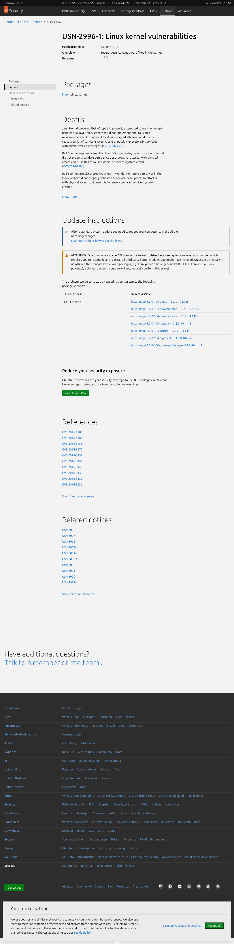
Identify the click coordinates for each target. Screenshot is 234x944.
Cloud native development (201, 856)
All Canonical (213, 2)
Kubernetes (12, 725)
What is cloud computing (78, 795)
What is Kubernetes (75, 725)
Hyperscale (69, 786)
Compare (99, 813)
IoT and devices (171, 856)
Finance (130, 865)
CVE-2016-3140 (72, 467)
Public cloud (195, 795)
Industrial (86, 865)
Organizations (71, 778)
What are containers (75, 821)
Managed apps (71, 734)
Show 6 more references (78, 496)
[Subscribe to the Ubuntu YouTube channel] (199, 887)
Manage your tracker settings (182, 925)
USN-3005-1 (70, 547)
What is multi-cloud (171, 795)
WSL (91, 830)
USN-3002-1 (70, 564)
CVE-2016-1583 (113, 145)
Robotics (10, 751)
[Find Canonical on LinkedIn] (180, 887)
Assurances (185, 11)
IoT (6, 760)
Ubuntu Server (14, 786)
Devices (134, 848)
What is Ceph (70, 716)
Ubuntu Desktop (15, 778)
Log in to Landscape (142, 813)
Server (81, 830)
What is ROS (86, 751)
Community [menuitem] (118, 2)
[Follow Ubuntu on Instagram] (190, 887)
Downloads (12, 830)
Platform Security (73, 11)
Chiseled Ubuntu (103, 821)
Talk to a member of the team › (53, 663)
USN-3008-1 (70, 529)
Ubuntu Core (12, 769)
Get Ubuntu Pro (75, 393)
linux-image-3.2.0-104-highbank (151, 338)
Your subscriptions (74, 839)
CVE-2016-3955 (72, 443)
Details (13, 87)
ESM (93, 11)
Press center (141, 886)
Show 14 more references (79, 594)
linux (65, 94)
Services (105, 769)
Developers (91, 778)
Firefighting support (153, 839)
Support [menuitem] (100, 2)
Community (104, 751)
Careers (100, 886)
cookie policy (82, 932)
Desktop (67, 830)
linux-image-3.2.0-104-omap (149, 301)
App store (68, 760)
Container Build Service (159, 821)
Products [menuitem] (66, 2)
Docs (119, 716)
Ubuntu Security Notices (23, 22)
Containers (11, 821)
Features (67, 769)
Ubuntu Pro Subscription (78, 848)
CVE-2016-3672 (72, 449)
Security (9, 804)
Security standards (132, 11)
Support (78, 708)
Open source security (144, 856)
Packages (15, 81)
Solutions (10, 856)
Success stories (87, 769)
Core (101, 830)
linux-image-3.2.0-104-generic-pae (153, 316)
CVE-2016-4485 (72, 437)
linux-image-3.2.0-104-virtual (149, 330)
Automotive (70, 865)
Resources (135, 725)
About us (68, 886)
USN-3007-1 (70, 535)
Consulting (106, 716)
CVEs (153, 11)
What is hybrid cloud (142, 795)
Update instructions (21, 93)
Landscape (11, 813)
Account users (98, 839)
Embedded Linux (89, 760)
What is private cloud (111, 795)
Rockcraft (184, 821)
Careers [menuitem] (157, 2)
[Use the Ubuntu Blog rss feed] (218, 887)
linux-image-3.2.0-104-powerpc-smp (154, 308)
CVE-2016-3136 (72, 484)
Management (112, 760)
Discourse (130, 839)
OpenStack (11, 708)
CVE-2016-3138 (72, 472)
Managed (89, 716)
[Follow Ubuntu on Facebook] (171, 887)
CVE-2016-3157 (72, 455)
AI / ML (9, 743)
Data (71, 856)
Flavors (106, 778)
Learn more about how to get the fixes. (96, 240)
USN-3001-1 (70, 570)
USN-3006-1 (70, 541)
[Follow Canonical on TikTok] (209, 887)
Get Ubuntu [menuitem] (139, 2)
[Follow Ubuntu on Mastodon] (161, 887)
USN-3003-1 (70, 559)
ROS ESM (68, 751)
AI (63, 856)
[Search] (230, 3)
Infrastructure (86, 856)
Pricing (115, 839)
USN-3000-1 (70, 576)
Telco (118, 865)
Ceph (7, 716)
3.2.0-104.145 (180, 301)
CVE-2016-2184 (73, 166)
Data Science (88, 743)
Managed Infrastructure (112, 856)
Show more (69, 196)
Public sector (103, 865)
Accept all (214, 925)
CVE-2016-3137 (72, 478)
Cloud (8, 795)
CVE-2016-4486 (72, 432)
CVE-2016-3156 (72, 461)
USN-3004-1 (70, 553)
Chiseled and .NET (129, 821)
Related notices (19, 104)
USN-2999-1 (70, 582)
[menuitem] (216, 3)
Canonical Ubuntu (14, 2)
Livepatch (108, 11)
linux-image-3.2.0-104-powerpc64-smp (156, 345)
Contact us (14, 887)
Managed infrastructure (20, 734)
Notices (167, 11)
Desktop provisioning (111, 848)
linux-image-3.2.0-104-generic (150, 323)
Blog (111, 886)
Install (66, 708)
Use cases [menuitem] (83, 2)
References (16, 98)
